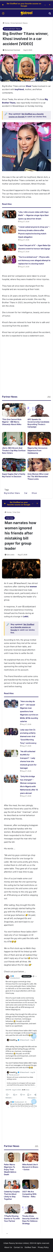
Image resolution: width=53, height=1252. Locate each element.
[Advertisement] (26, 368)
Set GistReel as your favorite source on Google (24, 4)
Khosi (28, 86)
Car (25, 493)
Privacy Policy (43, 1247)
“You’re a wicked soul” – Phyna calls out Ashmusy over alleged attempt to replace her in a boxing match (34, 260)
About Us (8, 1247)
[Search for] (49, 14)
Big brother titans (12, 493)
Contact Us (18, 1247)
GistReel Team (30, 1247)
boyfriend (19, 89)
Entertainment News (19, 23)
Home (7, 23)
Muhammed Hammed (12, 50)
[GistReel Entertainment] (26, 13)
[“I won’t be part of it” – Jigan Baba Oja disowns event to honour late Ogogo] (9, 247)
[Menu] (3, 14)
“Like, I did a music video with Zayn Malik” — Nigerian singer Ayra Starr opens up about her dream (33, 215)
